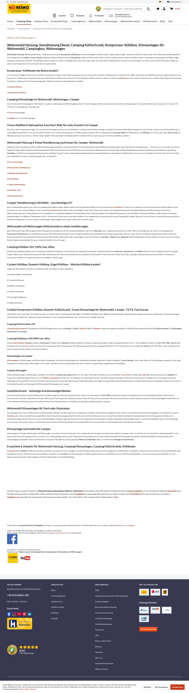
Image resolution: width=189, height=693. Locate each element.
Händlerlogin (22, 2)
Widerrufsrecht (101, 669)
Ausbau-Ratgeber (102, 601)
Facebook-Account (62, 533)
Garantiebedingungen (103, 624)
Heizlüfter (118, 207)
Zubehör (12, 118)
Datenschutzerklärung (104, 613)
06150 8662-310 (136, 494)
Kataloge (54, 613)
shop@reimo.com (13, 497)
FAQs (53, 590)
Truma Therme (52, 210)
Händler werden (57, 607)
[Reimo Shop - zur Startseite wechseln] (28, 7)
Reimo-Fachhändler (135, 491)
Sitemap (98, 646)
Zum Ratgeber (129, 525)
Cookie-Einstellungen (103, 618)
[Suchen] (148, 8)
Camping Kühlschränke (16, 328)
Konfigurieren (177, 687)
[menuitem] (126, 8)
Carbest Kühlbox (15, 87)
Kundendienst (79, 494)
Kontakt (13, 2)
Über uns (98, 658)
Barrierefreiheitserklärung (105, 607)
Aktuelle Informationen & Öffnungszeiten (111, 596)
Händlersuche (56, 601)
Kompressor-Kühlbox (17, 92)
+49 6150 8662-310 (18, 595)
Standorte (99, 652)
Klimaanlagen (12, 360)
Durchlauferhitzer (16, 196)
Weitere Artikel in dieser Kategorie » (21, 38)
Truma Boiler (14, 179)
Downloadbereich (58, 596)
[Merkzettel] (158, 8)
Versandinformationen (104, 663)
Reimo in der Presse (103, 641)
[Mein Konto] (164, 8)
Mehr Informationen (28, 689)
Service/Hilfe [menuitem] (174, 2)
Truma (11, 112)
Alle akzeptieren (161, 687)
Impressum (99, 630)
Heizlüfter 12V (15, 190)
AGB (97, 590)
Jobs (97, 635)
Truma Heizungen (16, 162)
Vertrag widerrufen (148, 629)
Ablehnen (147, 687)
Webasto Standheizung (18, 173)
